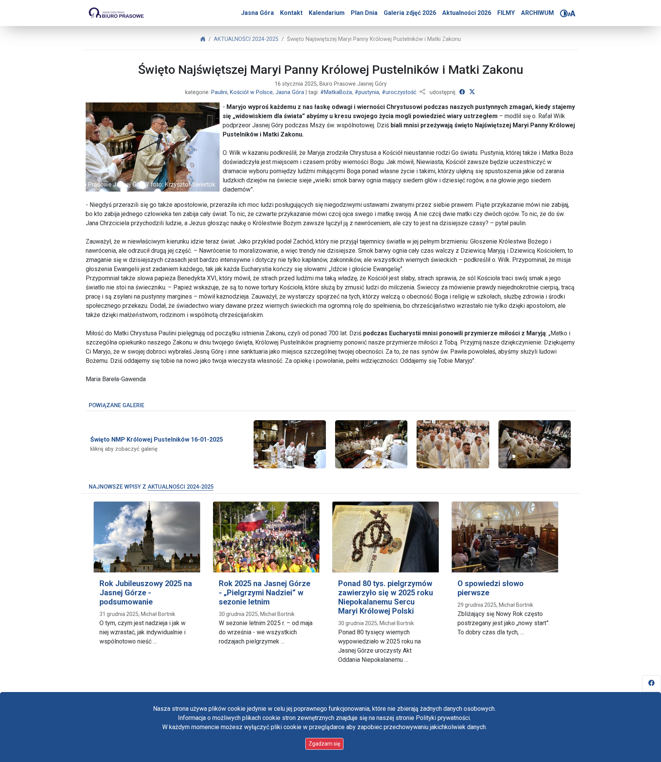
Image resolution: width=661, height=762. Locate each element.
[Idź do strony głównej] (116, 13)
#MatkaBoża (336, 92)
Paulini (219, 92)
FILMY (506, 12)
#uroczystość (399, 92)
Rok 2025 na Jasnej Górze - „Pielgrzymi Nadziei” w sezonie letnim (264, 592)
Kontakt (291, 12)
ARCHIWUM (537, 12)
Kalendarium (327, 12)
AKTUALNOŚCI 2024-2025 (246, 39)
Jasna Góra (257, 12)
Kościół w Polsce (251, 92)
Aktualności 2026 (466, 12)
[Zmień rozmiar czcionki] (571, 13)
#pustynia (367, 92)
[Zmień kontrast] (564, 13)
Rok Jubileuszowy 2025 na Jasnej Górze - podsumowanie (145, 592)
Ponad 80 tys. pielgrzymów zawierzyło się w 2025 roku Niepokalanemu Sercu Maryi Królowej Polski (385, 597)
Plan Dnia (364, 12)
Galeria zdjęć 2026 (410, 12)
